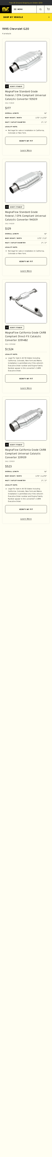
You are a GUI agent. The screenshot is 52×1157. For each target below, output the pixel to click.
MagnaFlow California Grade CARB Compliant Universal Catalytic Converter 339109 (25, 453)
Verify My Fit (26, 141)
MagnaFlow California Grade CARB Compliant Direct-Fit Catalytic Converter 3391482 (25, 336)
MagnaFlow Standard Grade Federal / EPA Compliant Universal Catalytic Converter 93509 (25, 95)
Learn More (33, 150)
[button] (48, 9)
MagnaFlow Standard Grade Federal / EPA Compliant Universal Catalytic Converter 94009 (25, 216)
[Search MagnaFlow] (40, 9)
